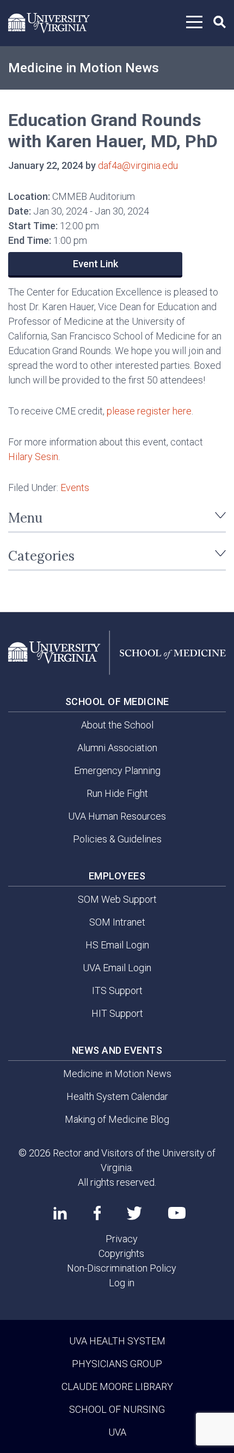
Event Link (95, 263)
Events (74, 487)
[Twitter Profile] (134, 1213)
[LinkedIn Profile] (60, 1212)
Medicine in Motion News (83, 68)
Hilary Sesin (33, 456)
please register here (149, 411)
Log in (121, 1282)
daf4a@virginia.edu (138, 165)
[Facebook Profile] (97, 1213)
